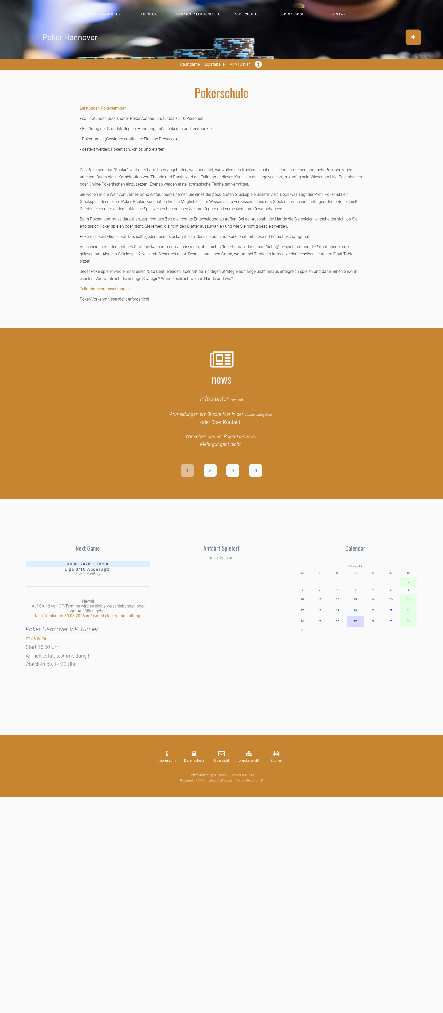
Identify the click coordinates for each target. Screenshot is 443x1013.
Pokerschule (247, 14)
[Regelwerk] (259, 65)
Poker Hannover (103, 14)
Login (230, 780)
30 (408, 621)
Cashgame (190, 64)
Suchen (276, 760)
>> (361, 566)
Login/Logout (293, 14)
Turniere (150, 14)
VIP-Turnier (240, 64)
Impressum (167, 760)
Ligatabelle (215, 64)
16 (408, 599)
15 (391, 599)
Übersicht (221, 760)
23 (408, 610)
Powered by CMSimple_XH (199, 780)
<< (350, 566)
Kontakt (339, 14)
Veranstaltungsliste (198, 14)
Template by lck (247, 780)
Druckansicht (248, 760)
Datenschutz (194, 760)
